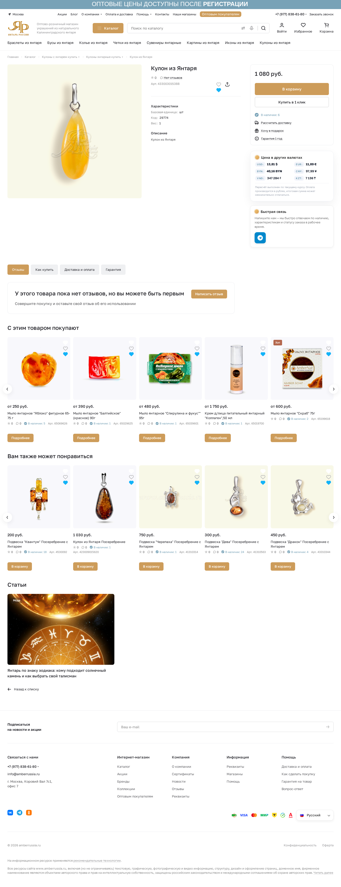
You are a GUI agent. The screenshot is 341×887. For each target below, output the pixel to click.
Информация (238, 757)
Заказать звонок (321, 14)
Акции (122, 774)
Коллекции (126, 789)
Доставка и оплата (80, 269)
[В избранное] (218, 84)
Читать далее (323, 872)
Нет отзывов (173, 77)
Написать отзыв (209, 294)
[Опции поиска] (242, 28)
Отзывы (18, 269)
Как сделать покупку (298, 774)
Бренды (123, 781)
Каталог (123, 766)
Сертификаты (183, 774)
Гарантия (113, 269)
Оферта (328, 845)
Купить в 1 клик (292, 102)
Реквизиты (180, 796)
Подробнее (20, 438)
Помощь (233, 781)
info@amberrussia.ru (23, 774)
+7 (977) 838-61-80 (289, 14)
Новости (179, 781)
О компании (181, 766)
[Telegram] (19, 812)
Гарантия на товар (297, 781)
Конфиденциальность (300, 845)
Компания (181, 757)
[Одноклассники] (29, 812)
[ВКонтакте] (10, 812)
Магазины (235, 774)
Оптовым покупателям (135, 796)
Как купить (44, 269)
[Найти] (263, 28)
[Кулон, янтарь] (74, 131)
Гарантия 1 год (271, 138)
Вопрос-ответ (292, 789)
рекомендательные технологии (97, 860)
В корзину (291, 89)
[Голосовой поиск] (252, 28)
